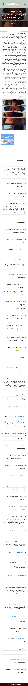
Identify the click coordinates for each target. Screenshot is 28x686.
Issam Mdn (21, 395)
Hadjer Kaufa (21, 455)
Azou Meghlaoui (20, 553)
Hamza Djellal (21, 541)
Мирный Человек (19, 260)
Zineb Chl (22, 506)
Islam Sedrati (21, 486)
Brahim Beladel (20, 669)
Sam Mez (22, 358)
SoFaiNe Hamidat (20, 239)
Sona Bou (22, 659)
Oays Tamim (21, 378)
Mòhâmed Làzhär (20, 229)
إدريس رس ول (23, 284)
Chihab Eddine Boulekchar (18, 617)
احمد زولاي (23, 204)
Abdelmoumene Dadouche (17, 600)
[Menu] (25, 3)
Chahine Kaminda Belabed (18, 433)
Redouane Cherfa (20, 587)
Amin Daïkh (21, 563)
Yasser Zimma (20, 315)
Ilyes (23, 649)
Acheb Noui (21, 496)
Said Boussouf (20, 165)
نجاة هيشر (23, 628)
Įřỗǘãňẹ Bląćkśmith (19, 183)
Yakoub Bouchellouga (19, 417)
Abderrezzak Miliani (19, 465)
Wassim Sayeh (20, 337)
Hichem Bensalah (20, 368)
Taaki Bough (21, 347)
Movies (24, 151)
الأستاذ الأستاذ (23, 250)
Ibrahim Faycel (20, 445)
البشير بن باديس (22, 406)
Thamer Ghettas (20, 301)
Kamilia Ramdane (20, 219)
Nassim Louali (21, 576)
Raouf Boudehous (20, 326)
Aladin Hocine (21, 193)
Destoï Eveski (21, 531)
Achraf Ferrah (20, 639)
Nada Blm (22, 476)
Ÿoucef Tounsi (20, 274)
